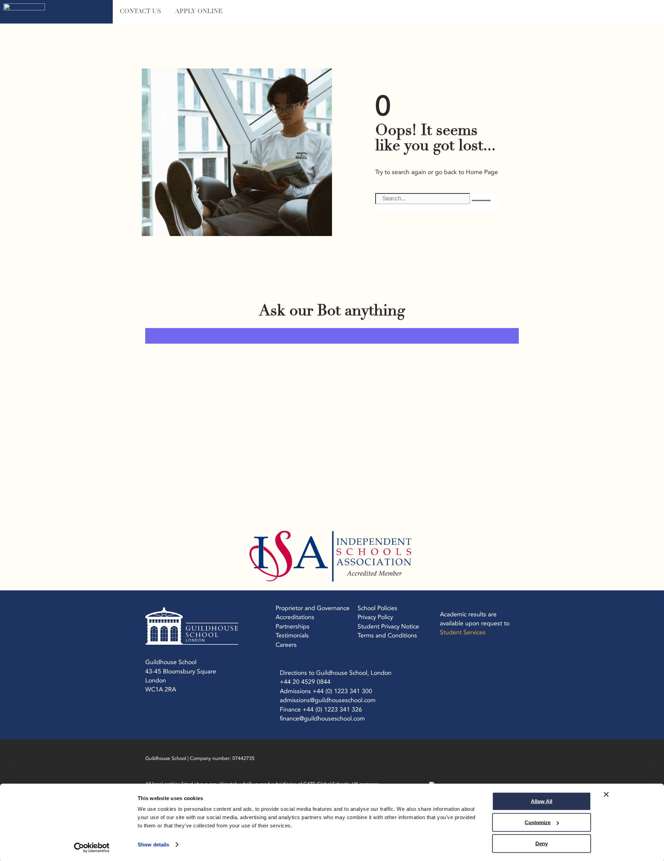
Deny (541, 843)
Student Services (463, 632)
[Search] (481, 200)
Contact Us (140, 12)
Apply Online (199, 12)
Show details (153, 845)
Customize (538, 822)
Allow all (541, 801)
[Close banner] (606, 794)
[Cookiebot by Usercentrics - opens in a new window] (92, 847)
